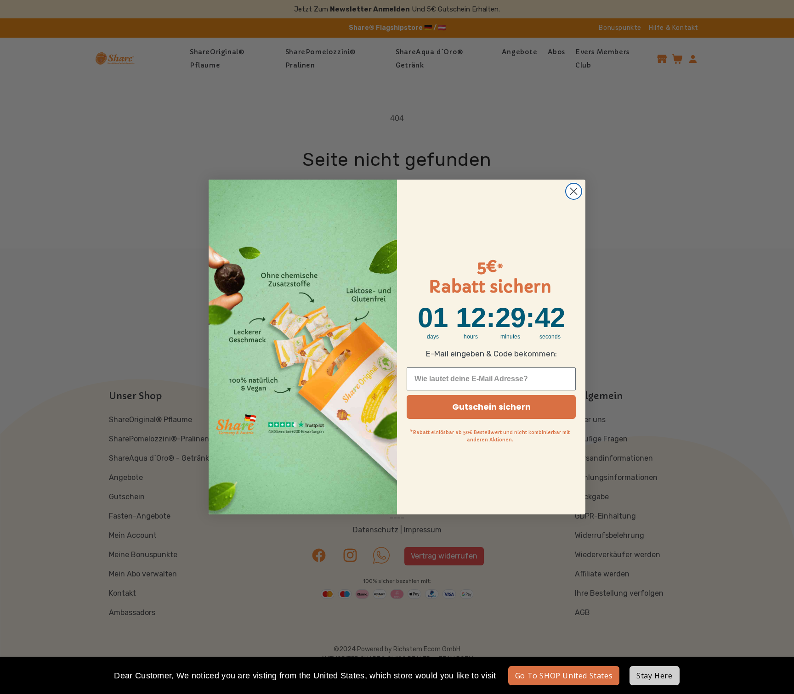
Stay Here (654, 676)
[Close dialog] (574, 191)
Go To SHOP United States (564, 676)
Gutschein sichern (491, 406)
